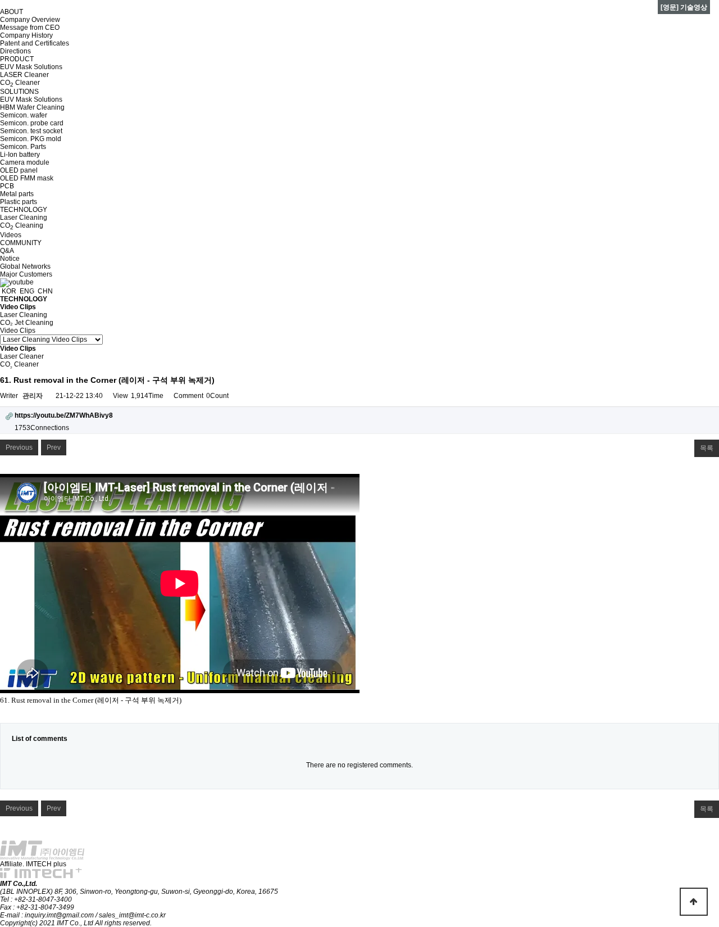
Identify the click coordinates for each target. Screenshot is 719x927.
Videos (10, 235)
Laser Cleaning (23, 217)
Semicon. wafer (23, 115)
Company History (26, 35)
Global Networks (25, 266)
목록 (706, 448)
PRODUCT (17, 59)
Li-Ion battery (20, 155)
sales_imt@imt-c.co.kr (132, 915)
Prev (54, 447)
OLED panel (19, 170)
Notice (10, 259)
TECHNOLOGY (23, 210)
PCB (7, 186)
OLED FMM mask (26, 178)
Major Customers (26, 274)
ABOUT (11, 12)
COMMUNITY (21, 243)
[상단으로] (694, 902)
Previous (19, 447)
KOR (8, 291)
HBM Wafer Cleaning (32, 107)
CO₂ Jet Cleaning (26, 323)
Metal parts (17, 194)
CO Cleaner (20, 83)
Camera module (24, 162)
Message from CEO (30, 27)
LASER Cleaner (24, 75)
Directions (15, 51)
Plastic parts (18, 202)
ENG (26, 291)
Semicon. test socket (31, 131)
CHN (44, 291)
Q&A (7, 251)
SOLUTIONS (19, 92)
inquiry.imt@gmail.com (60, 915)
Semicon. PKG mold (30, 139)
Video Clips (17, 330)
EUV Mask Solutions (31, 67)
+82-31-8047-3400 (43, 899)
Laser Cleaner (22, 356)
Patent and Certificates (34, 43)
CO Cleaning (21, 225)
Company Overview (30, 20)
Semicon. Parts (23, 147)
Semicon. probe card (31, 123)
